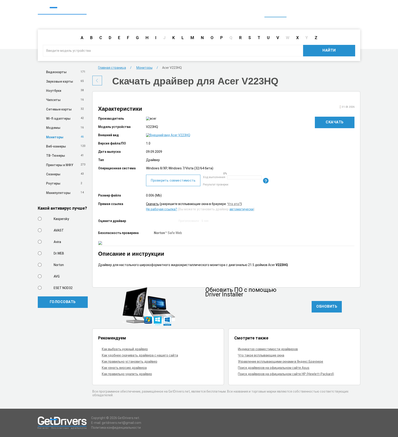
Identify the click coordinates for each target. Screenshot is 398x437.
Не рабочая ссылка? (161, 209)
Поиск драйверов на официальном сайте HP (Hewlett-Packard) (286, 374)
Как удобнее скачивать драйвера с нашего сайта (140, 355)
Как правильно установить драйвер (129, 361)
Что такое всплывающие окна (261, 355)
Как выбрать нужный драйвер (125, 349)
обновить (326, 306)
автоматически (241, 209)
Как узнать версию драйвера (124, 368)
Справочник (301, 11)
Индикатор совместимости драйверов (268, 349)
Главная (275, 11)
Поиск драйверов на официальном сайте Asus (273, 368)
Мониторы (144, 67)
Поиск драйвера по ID (338, 11)
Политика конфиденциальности (116, 427)
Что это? (234, 204)
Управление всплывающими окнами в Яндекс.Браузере (280, 361)
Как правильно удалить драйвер (127, 374)
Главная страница (112, 67)
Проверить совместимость (173, 180)
